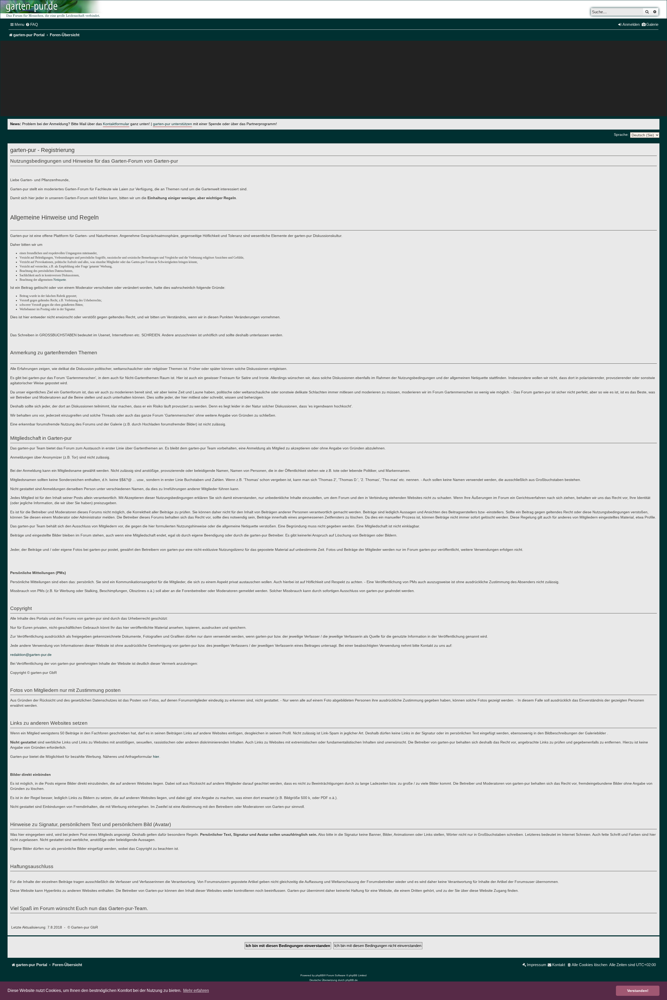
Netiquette (59, 280)
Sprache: (621, 134)
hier (156, 756)
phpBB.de (351, 980)
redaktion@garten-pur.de (31, 655)
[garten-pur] (52, 9)
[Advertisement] (333, 79)
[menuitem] (32, 24)
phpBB (320, 975)
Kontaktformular (116, 124)
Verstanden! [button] (638, 991)
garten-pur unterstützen (172, 124)
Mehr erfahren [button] (196, 990)
